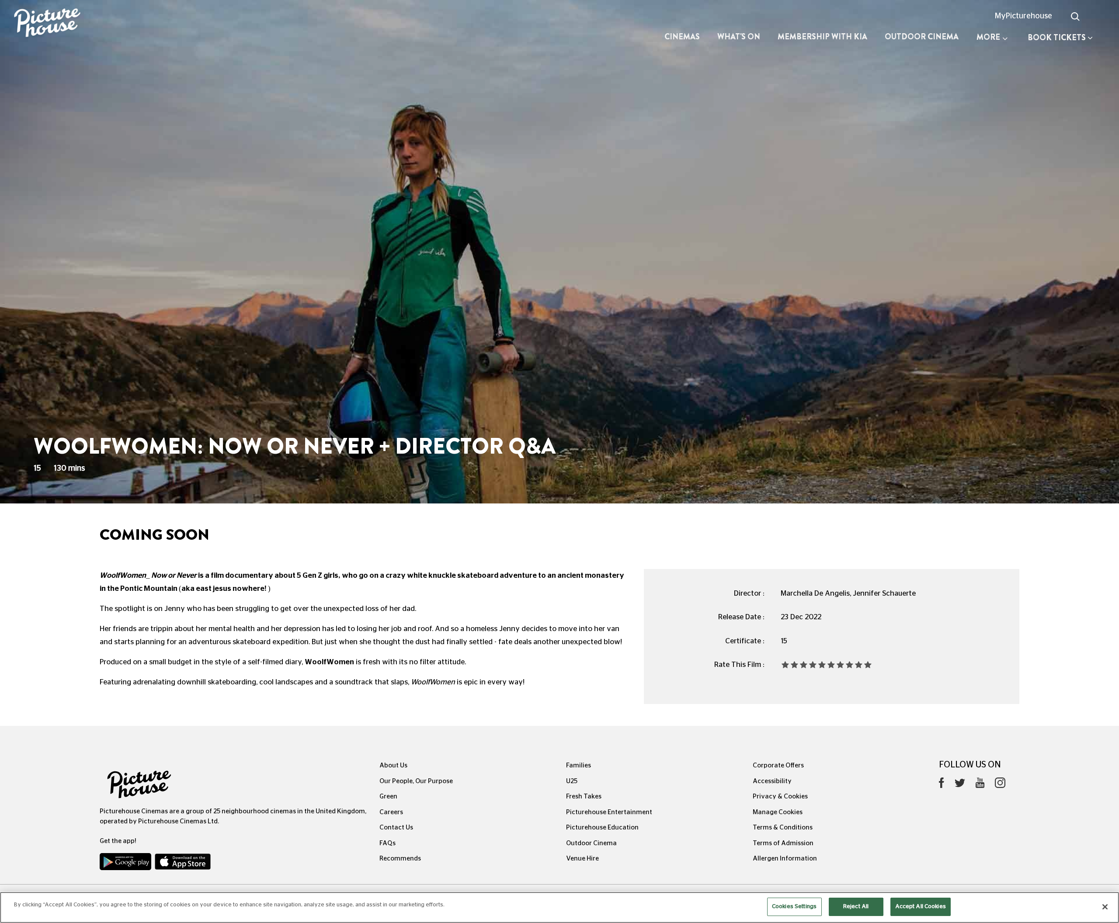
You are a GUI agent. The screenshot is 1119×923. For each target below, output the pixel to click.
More (988, 37)
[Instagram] (1000, 784)
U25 (571, 781)
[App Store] (183, 863)
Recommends (400, 858)
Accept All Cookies (920, 906)
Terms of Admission (783, 843)
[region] (559, 907)
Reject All (856, 906)
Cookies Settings (794, 906)
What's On (738, 36)
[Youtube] (980, 784)
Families (578, 765)
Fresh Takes (583, 796)
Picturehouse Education (602, 827)
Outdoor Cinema (922, 36)
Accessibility (772, 781)
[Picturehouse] (93, 24)
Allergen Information (785, 858)
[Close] (1105, 906)
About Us (393, 765)
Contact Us (396, 827)
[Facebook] (941, 784)
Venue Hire (582, 858)
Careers (391, 812)
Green (388, 796)
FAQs (387, 843)
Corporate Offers (778, 765)
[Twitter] (960, 785)
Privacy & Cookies (780, 796)
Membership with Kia (822, 36)
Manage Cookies (778, 812)
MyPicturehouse (1023, 16)
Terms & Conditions (783, 827)
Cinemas (682, 36)
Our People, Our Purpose (416, 781)
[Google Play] (126, 863)
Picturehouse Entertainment (609, 812)
